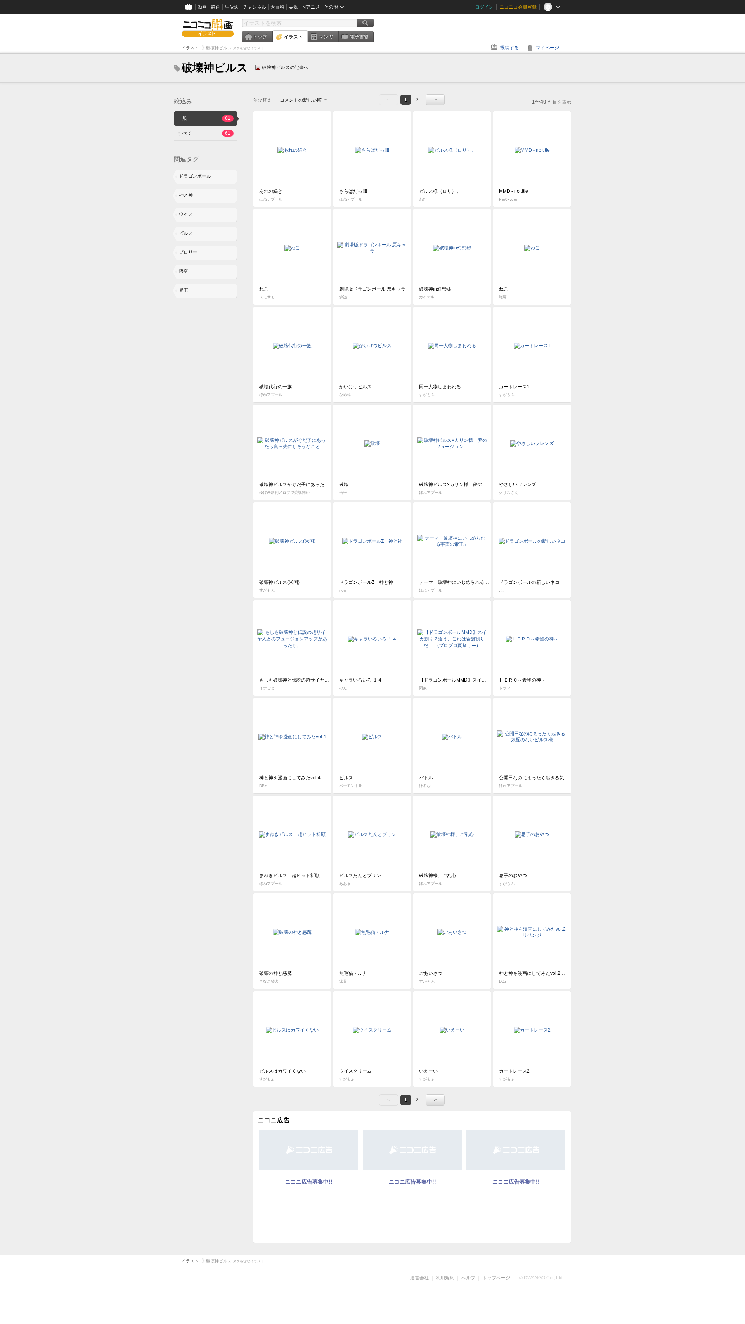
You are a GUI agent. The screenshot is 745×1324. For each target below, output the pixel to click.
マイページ (547, 47)
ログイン (484, 7)
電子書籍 (359, 37)
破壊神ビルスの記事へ (285, 67)
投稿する (509, 47)
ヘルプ (468, 1278)
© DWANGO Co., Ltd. (541, 1278)
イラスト (293, 37)
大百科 (277, 7)
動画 (202, 7)
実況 (293, 7)
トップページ (496, 1278)
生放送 (232, 7)
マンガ (326, 37)
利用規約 (445, 1278)
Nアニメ (311, 7)
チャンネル (254, 7)
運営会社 (419, 1278)
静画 (215, 7)
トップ (260, 37)
